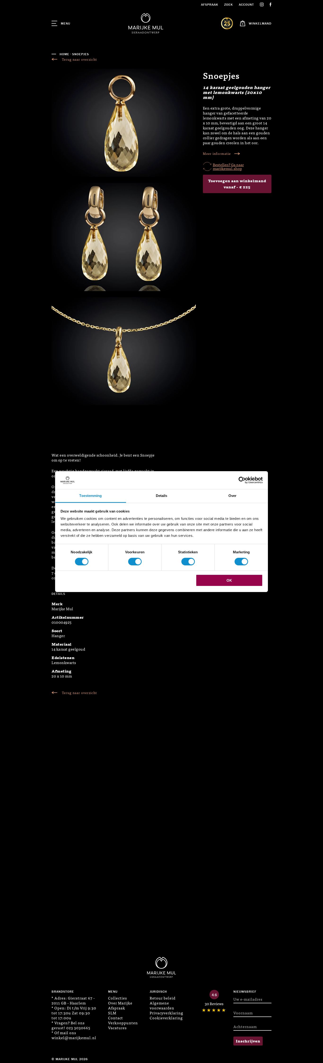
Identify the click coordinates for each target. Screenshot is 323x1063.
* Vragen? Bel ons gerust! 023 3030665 (71, 1025)
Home (64, 54)
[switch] (135, 561)
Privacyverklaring (166, 1013)
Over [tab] (232, 496)
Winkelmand (260, 23)
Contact (115, 1018)
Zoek (228, 4)
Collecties (117, 998)
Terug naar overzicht (79, 59)
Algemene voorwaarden (162, 1005)
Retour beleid (162, 998)
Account (246, 4)
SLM (112, 1013)
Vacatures (117, 1028)
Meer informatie (217, 153)
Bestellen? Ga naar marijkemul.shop (228, 166)
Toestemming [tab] (90, 496)
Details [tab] (161, 496)
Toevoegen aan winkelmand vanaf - (237, 184)
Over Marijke (120, 1003)
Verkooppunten (123, 1023)
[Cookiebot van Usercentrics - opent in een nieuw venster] (242, 480)
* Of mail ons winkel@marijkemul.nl (74, 1035)
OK (229, 580)
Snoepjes (80, 54)
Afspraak (209, 4)
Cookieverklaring (166, 1018)
